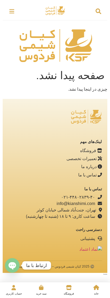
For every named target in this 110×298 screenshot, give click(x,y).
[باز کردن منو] (12, 11)
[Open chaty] (12, 265)
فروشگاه (88, 150)
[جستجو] (98, 11)
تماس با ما (88, 175)
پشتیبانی (88, 238)
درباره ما (89, 166)
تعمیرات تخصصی (82, 158)
